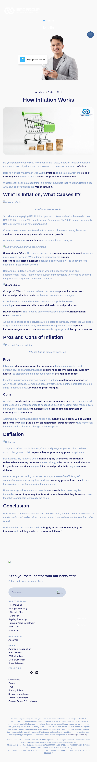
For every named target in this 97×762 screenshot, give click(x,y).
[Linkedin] (26, 672)
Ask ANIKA (81, 619)
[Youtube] (20, 672)
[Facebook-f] (9, 672)
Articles (39, 92)
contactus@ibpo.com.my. (78, 735)
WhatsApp (81, 625)
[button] (90, 34)
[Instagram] (15, 672)
